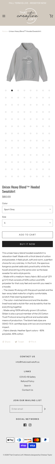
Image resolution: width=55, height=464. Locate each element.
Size (4, 216)
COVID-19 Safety (27, 376)
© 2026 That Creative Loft (13, 455)
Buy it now (27, 244)
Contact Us (27, 390)
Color (5, 203)
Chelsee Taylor (46, 455)
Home (4, 31)
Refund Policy (27, 381)
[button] (27, 62)
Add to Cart (27, 234)
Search (27, 385)
